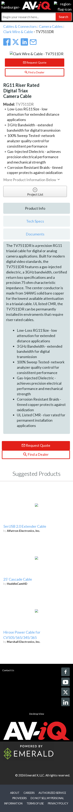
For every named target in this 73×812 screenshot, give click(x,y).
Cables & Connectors (20, 26)
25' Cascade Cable (17, 579)
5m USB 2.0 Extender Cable (24, 526)
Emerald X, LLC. (35, 775)
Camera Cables (51, 26)
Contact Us (8, 670)
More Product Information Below (30, 179)
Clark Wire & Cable (18, 31)
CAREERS (29, 792)
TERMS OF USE (35, 803)
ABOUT (14, 792)
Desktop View (36, 713)
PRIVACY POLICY (58, 803)
